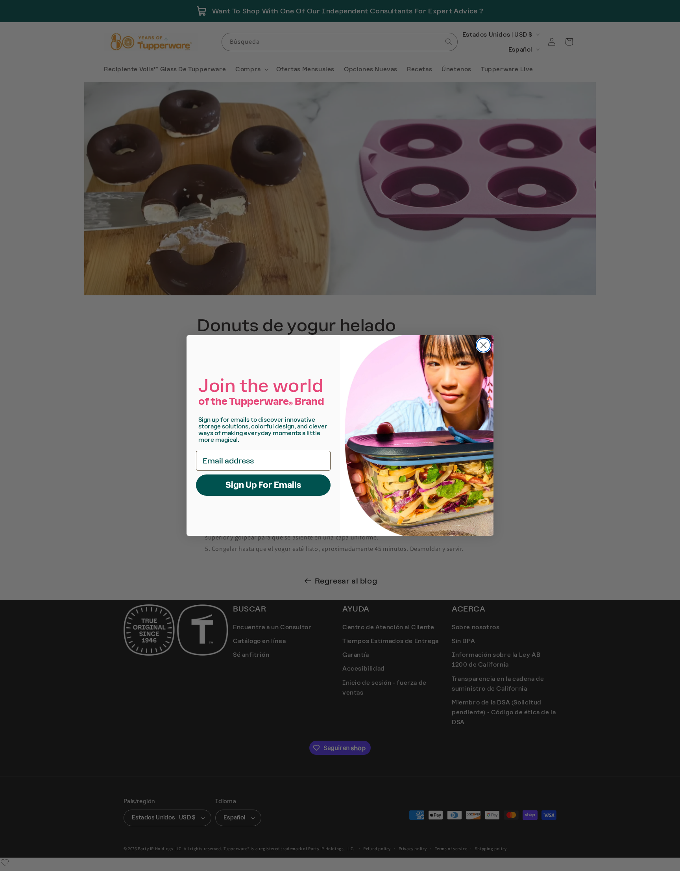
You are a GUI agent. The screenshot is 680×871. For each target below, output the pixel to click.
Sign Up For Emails (263, 485)
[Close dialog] (483, 345)
